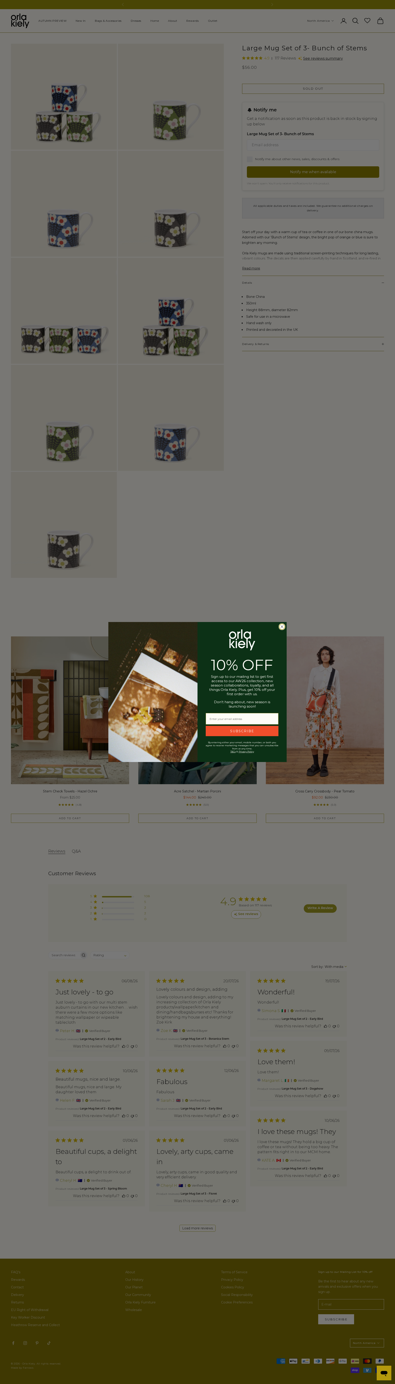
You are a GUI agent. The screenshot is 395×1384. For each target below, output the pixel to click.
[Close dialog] (282, 627)
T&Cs (233, 751)
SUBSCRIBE (242, 731)
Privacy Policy (246, 751)
